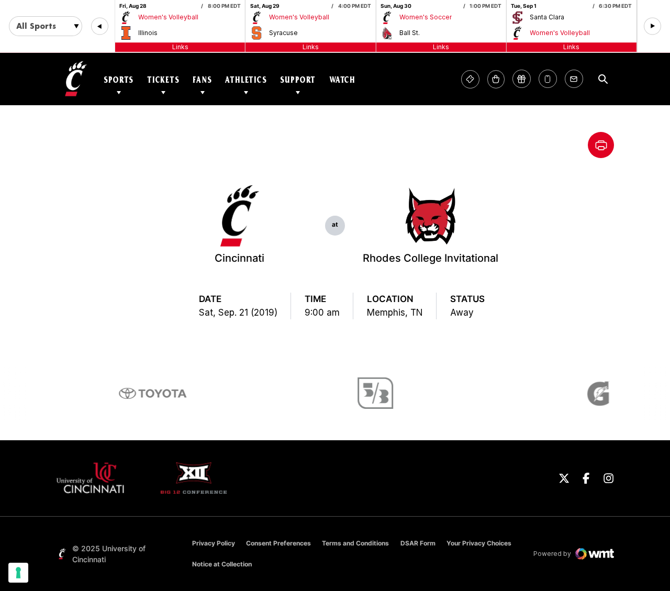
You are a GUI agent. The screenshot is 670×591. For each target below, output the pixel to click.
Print (601, 145)
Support (298, 79)
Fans (202, 79)
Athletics (246, 79)
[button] (99, 26)
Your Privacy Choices (478, 543)
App (548, 79)
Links (180, 47)
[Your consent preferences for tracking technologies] (18, 573)
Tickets (163, 79)
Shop (496, 79)
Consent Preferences (278, 543)
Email (574, 79)
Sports (118, 79)
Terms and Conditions (355, 543)
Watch (342, 79)
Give (521, 79)
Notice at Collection (222, 564)
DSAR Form (418, 543)
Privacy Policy (213, 543)
